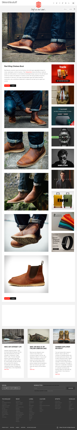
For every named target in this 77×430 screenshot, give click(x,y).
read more (6, 369)
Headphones (4, 409)
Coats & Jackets (19, 404)
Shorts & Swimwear (20, 414)
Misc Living (31, 414)
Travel (41, 411)
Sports (57, 399)
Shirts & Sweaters (19, 412)
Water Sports (57, 408)
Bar (30, 404)
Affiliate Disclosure (31, 427)
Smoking (41, 409)
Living (31, 399)
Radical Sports (58, 407)
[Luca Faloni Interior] (63, 179)
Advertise (23, 427)
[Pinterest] (59, 3)
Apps (3, 401)
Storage (30, 417)
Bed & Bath (31, 405)
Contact (17, 427)
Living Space (31, 412)
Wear (18, 399)
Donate (41, 401)
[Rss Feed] (68, 3)
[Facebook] (53, 3)
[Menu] (73, 3)
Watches (17, 421)
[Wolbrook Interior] (63, 137)
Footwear (18, 409)
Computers (4, 404)
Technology (6, 399)
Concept (70, 404)
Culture (42, 399)
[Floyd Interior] (63, 200)
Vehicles (72, 399)
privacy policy (50, 390)
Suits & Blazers (19, 415)
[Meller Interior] (63, 158)
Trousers (17, 418)
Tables (30, 418)
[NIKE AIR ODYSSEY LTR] (13, 336)
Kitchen (30, 409)
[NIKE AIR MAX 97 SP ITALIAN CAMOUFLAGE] (38, 336)
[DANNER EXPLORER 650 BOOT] (64, 336)
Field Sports (57, 401)
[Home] (38, 4)
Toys (30, 420)
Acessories (18, 401)
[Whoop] (63, 242)
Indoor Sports (58, 404)
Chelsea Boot (29, 72)
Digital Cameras (5, 407)
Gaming (3, 408)
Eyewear (17, 408)
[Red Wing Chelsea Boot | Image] (38, 37)
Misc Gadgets (5, 412)
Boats (70, 401)
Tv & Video (4, 417)
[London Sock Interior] (63, 221)
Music (41, 407)
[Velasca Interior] (63, 95)
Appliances (31, 401)
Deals (17, 405)
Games (30, 408)
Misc (70, 407)
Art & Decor (31, 402)
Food (41, 404)
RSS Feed (12, 427)
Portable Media (5, 414)
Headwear (18, 411)
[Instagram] (65, 3)
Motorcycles (71, 408)
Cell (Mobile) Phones (6, 402)
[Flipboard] (62, 3)
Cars (70, 402)
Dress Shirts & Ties (20, 407)
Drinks (41, 402)
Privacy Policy (5, 427)
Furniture (31, 407)
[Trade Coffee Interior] (63, 73)
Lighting (30, 411)
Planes (70, 409)
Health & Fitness (58, 402)
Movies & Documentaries (45, 405)
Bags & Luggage (19, 402)
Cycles (70, 405)
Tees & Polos (18, 417)
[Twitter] (56, 3)
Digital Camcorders (6, 405)
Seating (30, 415)
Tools (3, 415)
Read (41, 408)
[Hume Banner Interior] (63, 116)
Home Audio (4, 411)
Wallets (17, 420)
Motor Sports (57, 405)
